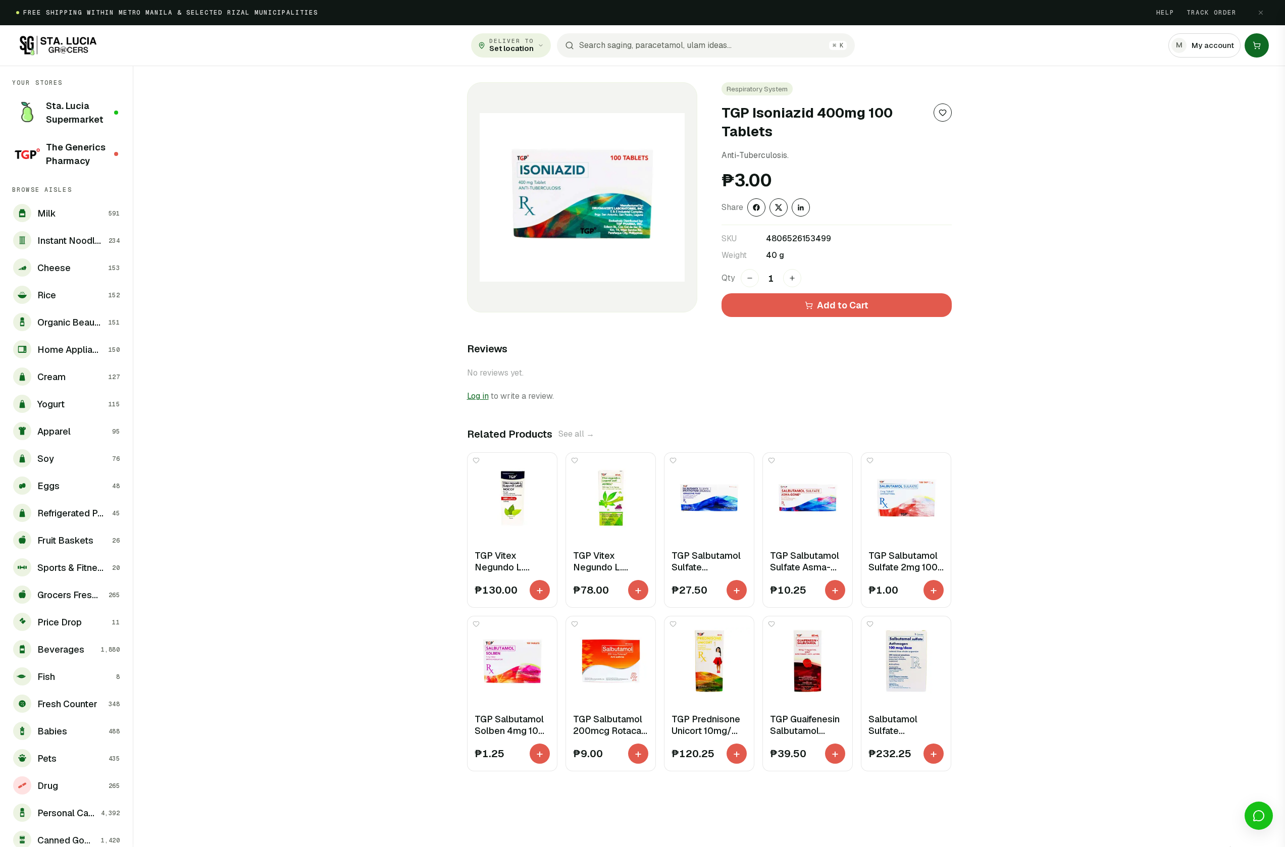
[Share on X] (778, 207)
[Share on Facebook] (756, 207)
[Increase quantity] (792, 278)
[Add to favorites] (943, 112)
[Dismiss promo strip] (1261, 13)
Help (1165, 13)
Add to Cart (842, 305)
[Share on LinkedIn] (801, 207)
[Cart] (1257, 45)
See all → (576, 434)
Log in (478, 396)
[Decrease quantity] (750, 278)
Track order (1212, 13)
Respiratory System (757, 88)
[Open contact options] (1259, 816)
